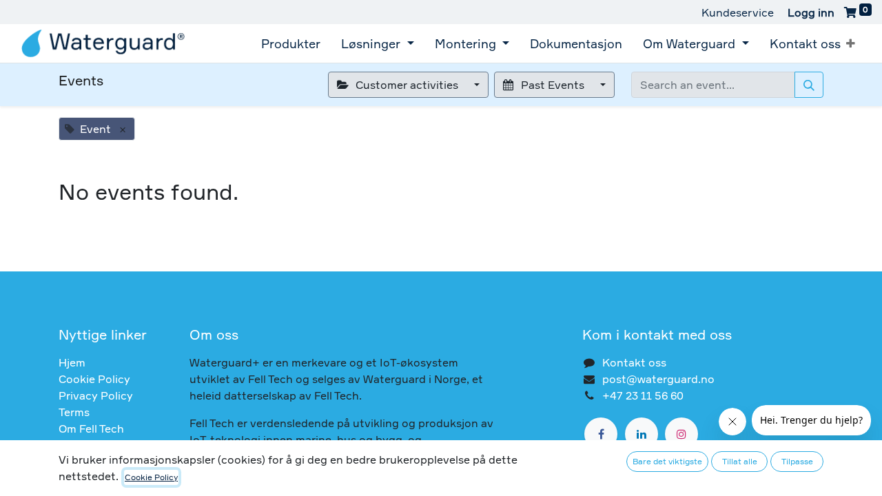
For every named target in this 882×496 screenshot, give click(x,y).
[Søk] (808, 85)
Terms (74, 412)
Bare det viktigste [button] (667, 461)
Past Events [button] (552, 85)
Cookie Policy (94, 379)
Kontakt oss (634, 362)
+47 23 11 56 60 (643, 395)
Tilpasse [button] (797, 461)
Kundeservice (737, 12)
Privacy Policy (96, 395)
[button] (851, 43)
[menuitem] (290, 43)
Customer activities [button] (407, 85)
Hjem (72, 362)
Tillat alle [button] (739, 461)
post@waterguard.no (658, 379)
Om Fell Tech (91, 428)
